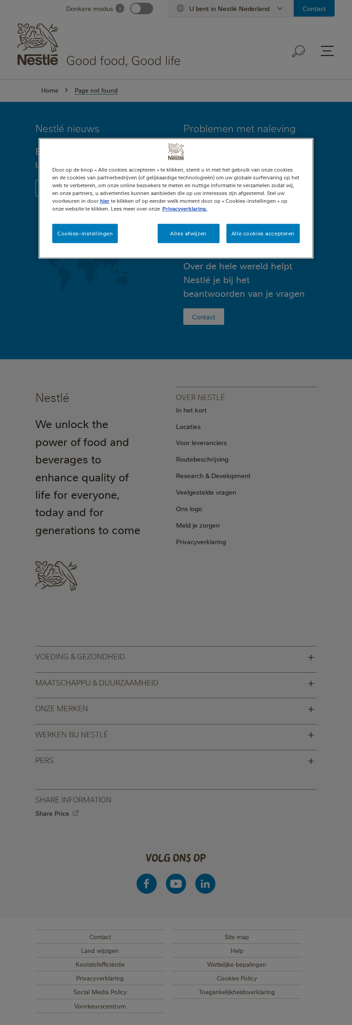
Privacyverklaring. (184, 208)
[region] (176, 198)
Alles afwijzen (188, 233)
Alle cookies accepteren (263, 233)
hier (105, 200)
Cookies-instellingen (85, 233)
